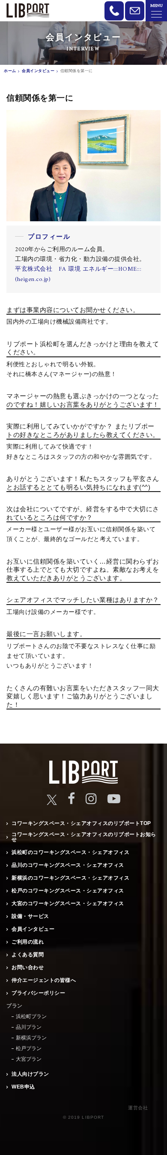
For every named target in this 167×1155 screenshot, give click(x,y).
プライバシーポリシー (38, 993)
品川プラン (29, 1027)
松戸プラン (29, 1048)
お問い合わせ (28, 967)
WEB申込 (23, 1086)
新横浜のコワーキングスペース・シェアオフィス (70, 877)
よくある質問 (28, 954)
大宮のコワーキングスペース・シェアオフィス (68, 903)
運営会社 (138, 1107)
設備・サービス (30, 916)
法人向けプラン (30, 1074)
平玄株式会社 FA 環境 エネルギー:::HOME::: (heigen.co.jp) (78, 274)
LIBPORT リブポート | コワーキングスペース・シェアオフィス (27, 10)
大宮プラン (29, 1059)
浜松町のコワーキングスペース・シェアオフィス (70, 852)
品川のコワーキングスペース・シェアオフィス (68, 865)
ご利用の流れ (28, 941)
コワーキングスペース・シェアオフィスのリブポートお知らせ (84, 837)
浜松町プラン (31, 1016)
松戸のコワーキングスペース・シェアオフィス (68, 890)
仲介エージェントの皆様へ (44, 980)
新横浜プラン (31, 1038)
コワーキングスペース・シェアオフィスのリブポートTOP (81, 823)
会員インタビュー (33, 929)
